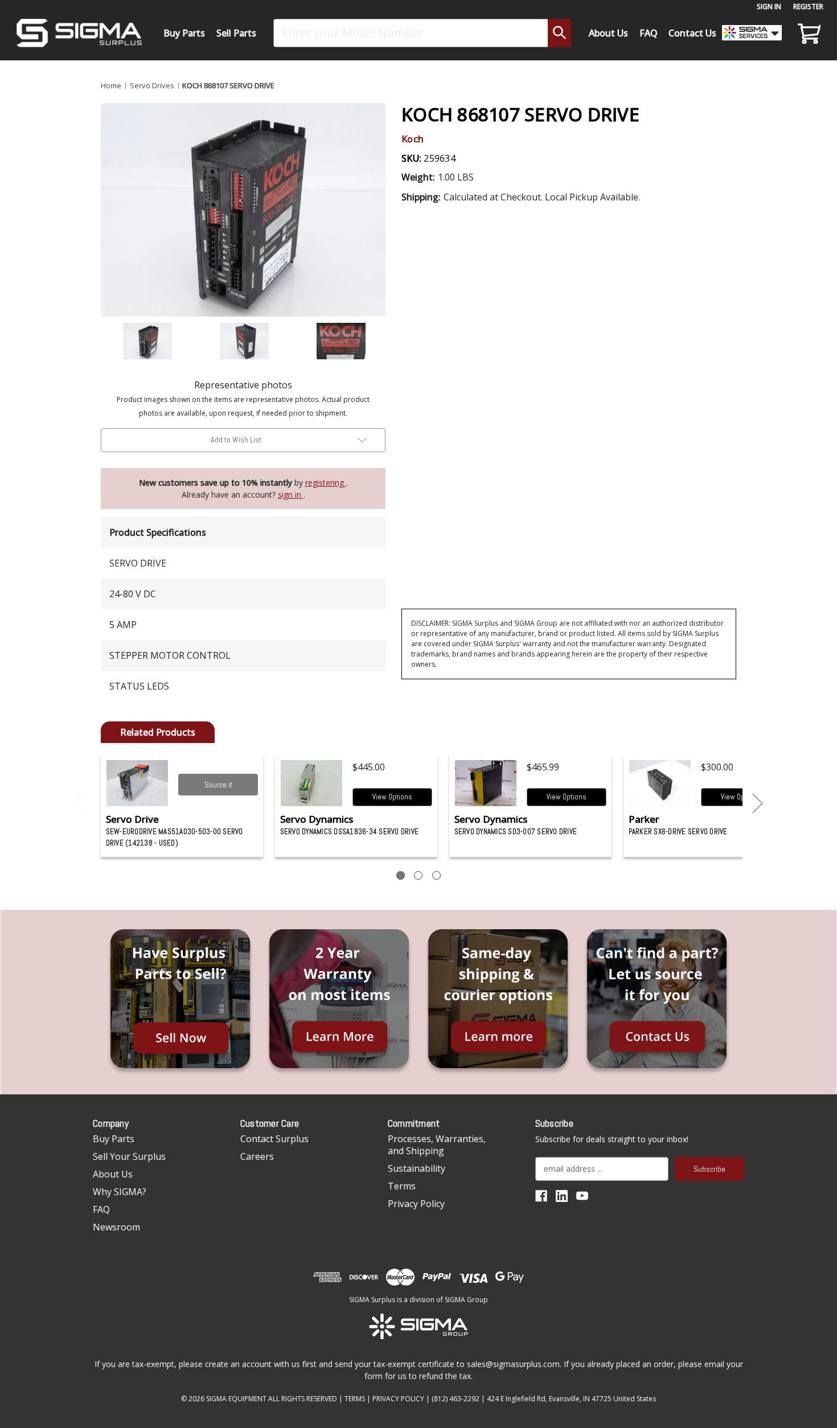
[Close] (769, 97)
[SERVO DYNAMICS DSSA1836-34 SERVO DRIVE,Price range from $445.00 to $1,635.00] (311, 783)
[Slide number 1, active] (400, 875)
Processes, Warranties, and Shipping (437, 1144)
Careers (257, 1156)
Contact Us (692, 33)
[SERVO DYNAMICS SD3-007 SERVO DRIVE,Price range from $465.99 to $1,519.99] (486, 783)
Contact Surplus (274, 1138)
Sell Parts (236, 33)
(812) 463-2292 (455, 1399)
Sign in (769, 6)
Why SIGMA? (119, 1191)
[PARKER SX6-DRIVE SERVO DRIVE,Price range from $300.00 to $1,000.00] (660, 783)
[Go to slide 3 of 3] (79, 803)
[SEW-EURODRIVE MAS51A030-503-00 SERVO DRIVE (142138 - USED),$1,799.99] (137, 783)
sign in (290, 494)
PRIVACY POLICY (398, 1399)
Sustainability (416, 1168)
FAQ (648, 33)
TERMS (354, 1399)
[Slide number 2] (418, 875)
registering (325, 482)
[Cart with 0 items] (807, 33)
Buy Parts (184, 33)
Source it (218, 784)
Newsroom (116, 1227)
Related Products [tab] (157, 732)
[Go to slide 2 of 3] (757, 803)
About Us (608, 33)
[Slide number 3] (436, 875)
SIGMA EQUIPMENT (236, 1399)
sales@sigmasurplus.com (513, 1364)
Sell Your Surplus (129, 1156)
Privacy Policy (416, 1203)
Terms (402, 1186)
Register (808, 6)
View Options (392, 797)
